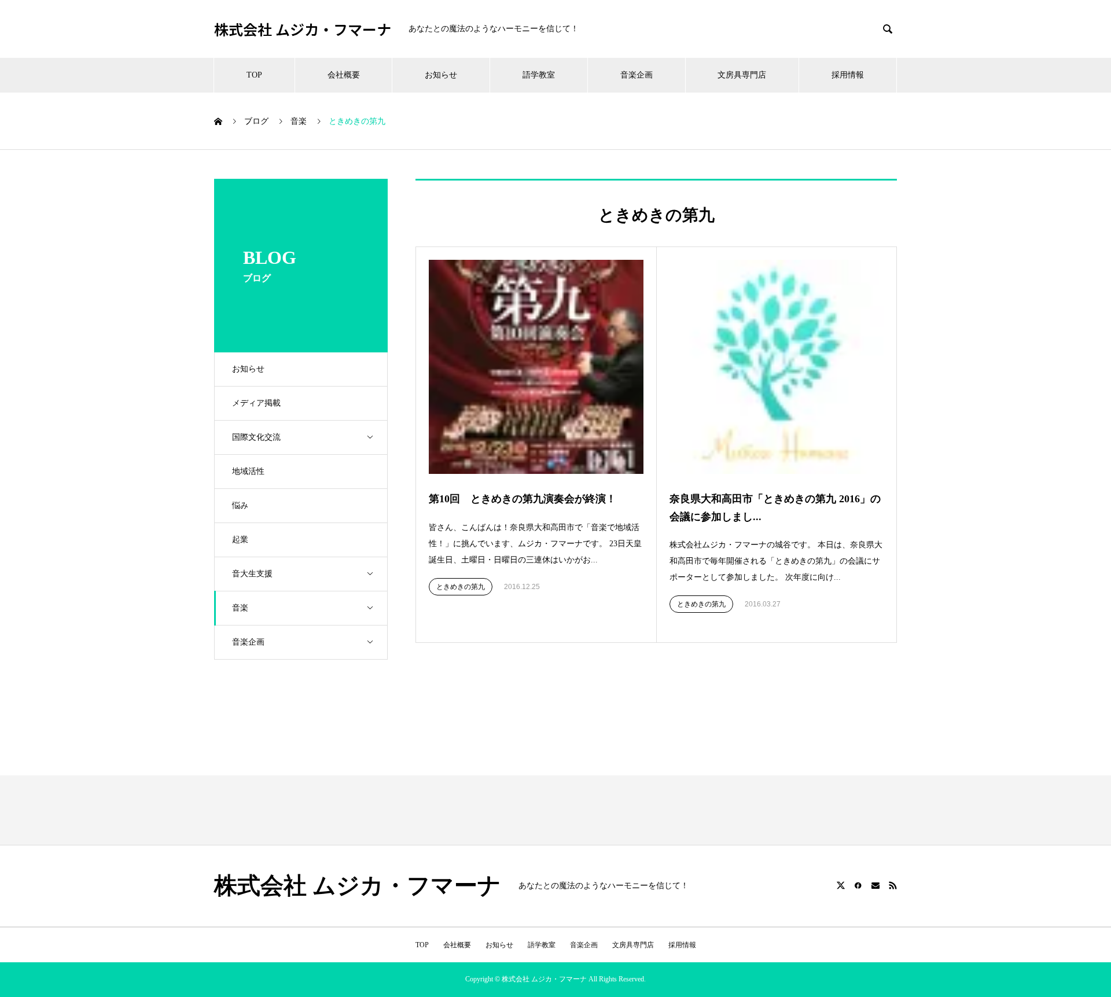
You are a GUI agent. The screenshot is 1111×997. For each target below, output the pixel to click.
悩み (240, 505)
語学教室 (539, 75)
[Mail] (875, 885)
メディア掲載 (256, 403)
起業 (240, 539)
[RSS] (893, 885)
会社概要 (344, 75)
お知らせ (441, 75)
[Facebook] (858, 885)
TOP (254, 75)
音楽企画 (636, 75)
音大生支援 (252, 573)
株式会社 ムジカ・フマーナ (302, 29)
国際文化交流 (256, 437)
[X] (841, 885)
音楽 (240, 608)
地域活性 (248, 471)
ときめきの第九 (460, 587)
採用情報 (848, 75)
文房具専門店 (742, 75)
